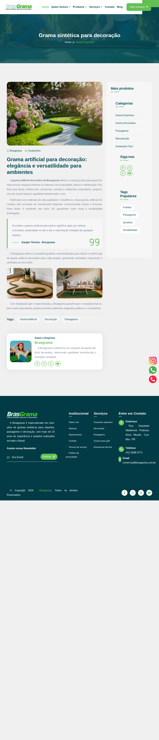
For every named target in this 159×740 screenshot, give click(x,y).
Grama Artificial (28, 319)
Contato (110, 6)
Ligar (153, 379)
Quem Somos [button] (59, 6)
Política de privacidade (72, 455)
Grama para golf (102, 441)
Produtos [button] (78, 6)
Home (68, 42)
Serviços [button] (94, 6)
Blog (120, 6)
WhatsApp (153, 370)
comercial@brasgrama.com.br (139, 462)
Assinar (47, 456)
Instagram (153, 361)
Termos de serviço (78, 447)
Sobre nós (74, 422)
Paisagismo (71, 319)
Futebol (127, 207)
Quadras (127, 222)
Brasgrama (16, 150)
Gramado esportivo (103, 422)
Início (45, 6)
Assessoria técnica (103, 447)
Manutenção (122, 138)
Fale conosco (137, 7)
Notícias (73, 428)
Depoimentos (75, 434)
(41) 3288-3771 (134, 452)
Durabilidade (130, 230)
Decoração (51, 319)
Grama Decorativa (126, 123)
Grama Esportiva (125, 115)
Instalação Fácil (124, 146)
